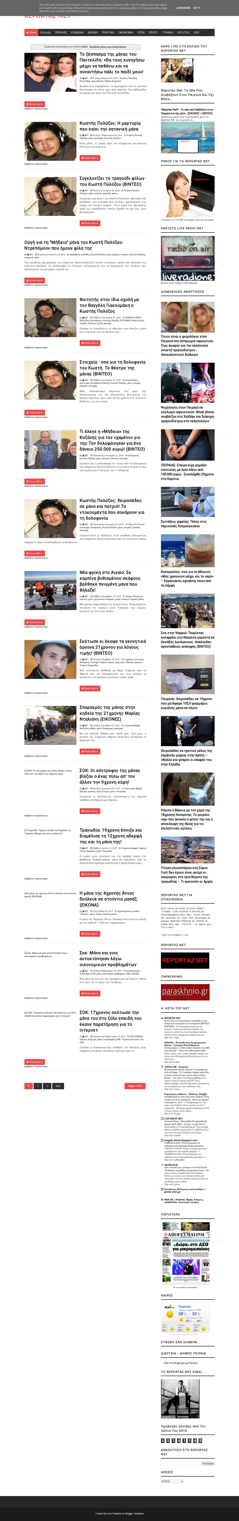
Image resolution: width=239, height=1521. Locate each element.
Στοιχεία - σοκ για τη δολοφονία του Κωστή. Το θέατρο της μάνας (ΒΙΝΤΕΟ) (113, 368)
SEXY (196, 32)
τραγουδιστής (97, 81)
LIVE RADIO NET (173, 1118)
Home (32, 32)
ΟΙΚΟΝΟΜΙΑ (125, 32)
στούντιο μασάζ (110, 914)
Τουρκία (133, 599)
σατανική (108, 138)
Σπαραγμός (107, 728)
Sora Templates (114, 1513)
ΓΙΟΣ (93, 974)
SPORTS (153, 32)
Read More (36, 104)
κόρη (99, 791)
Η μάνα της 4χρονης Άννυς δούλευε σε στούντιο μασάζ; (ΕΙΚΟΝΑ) (109, 899)
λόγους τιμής (114, 662)
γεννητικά (139, 659)
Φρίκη (141, 599)
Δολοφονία (75, 254)
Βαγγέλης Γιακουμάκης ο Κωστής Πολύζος (99, 320)
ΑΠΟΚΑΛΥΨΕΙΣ (133, 317)
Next (58, 1086)
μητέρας (116, 254)
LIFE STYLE (183, 32)
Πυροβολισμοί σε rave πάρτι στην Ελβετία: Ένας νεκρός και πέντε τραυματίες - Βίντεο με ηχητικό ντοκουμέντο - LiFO (186, 1100)
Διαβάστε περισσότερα (35, 108)
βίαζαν (139, 788)
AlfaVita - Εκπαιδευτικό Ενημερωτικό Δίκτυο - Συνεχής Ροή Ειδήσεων (185, 1043)
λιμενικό (83, 599)
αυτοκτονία (85, 974)
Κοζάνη (130, 135)
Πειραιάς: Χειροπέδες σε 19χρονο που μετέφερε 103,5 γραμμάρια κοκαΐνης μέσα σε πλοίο (186, 703)
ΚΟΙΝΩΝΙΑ (77, 32)
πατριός (98, 193)
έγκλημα (95, 662)
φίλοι (37, 257)
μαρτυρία (98, 138)
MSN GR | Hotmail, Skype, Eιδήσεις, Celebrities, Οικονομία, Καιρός (184, 1201)
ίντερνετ (83, 1039)
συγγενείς (29, 257)
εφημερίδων (193, 1287)
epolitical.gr (171, 1164)
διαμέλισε (91, 851)
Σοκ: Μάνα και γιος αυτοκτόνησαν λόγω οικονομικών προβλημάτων (108, 958)
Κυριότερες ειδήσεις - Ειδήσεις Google (185, 1094)
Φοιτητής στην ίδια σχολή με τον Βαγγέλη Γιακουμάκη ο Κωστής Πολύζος (109, 305)
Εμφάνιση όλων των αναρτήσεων (108, 46)
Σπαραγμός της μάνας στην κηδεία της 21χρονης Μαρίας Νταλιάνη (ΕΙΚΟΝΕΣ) (110, 713)
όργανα (138, 662)
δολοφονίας (95, 527)
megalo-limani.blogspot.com (180, 1140)
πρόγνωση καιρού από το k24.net (185, 1334)
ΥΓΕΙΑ (141, 32)
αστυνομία (84, 383)
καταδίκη (85, 254)
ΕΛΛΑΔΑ (45, 32)
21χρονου (128, 659)
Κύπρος (105, 791)
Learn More (183, 8)
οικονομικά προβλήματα (114, 974)
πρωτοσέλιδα (180, 1287)
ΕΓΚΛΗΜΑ (125, 320)
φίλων (115, 193)
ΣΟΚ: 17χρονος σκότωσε (127, 1039)
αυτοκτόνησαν (133, 971)
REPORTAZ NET (47, 16)
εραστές (92, 791)
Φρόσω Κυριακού (113, 81)
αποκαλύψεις (132, 380)
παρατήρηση (109, 1039)
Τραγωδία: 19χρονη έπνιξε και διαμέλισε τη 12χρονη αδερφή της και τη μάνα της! (111, 836)
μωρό (117, 599)
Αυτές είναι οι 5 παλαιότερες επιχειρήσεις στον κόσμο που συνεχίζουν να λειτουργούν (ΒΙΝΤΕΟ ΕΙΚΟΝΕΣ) (186, 1024)
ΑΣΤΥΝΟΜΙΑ (136, 1036)
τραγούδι (107, 193)
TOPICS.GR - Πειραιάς (176, 1067)
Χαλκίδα (135, 974)
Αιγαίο (129, 596)
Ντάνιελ (130, 662)
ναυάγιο (125, 599)
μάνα (124, 78)
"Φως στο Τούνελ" (136, 524)
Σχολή (100, 323)
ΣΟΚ (128, 974)
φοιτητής (107, 323)
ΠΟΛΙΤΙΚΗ (108, 32)
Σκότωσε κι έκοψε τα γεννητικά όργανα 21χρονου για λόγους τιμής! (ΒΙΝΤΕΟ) (113, 647)
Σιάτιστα (117, 138)
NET (86, 78)
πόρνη (99, 914)
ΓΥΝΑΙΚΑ (167, 32)
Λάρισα (103, 662)
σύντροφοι (121, 791)
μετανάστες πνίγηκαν (104, 599)
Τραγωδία (107, 851)
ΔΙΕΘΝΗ (93, 32)
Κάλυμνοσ (137, 596)
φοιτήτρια (118, 728)
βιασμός (83, 791)
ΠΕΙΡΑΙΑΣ (61, 32)
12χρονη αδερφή (129, 848)
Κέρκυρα (92, 1039)
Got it (196, 8)
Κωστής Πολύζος (118, 383)
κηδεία (92, 728)
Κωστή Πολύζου (98, 254)
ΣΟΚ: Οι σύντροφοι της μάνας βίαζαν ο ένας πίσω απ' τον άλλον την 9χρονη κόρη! (110, 776)
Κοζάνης (106, 383)
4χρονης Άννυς (125, 911)
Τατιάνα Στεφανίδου (89, 665)
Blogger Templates (134, 1513)
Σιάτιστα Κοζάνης (137, 254)
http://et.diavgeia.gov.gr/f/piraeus (181, 1363)
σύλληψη (92, 386)
